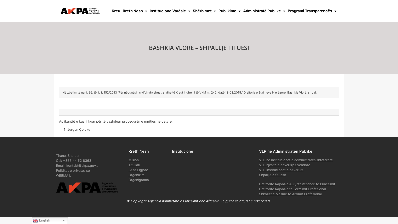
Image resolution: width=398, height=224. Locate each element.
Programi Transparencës (310, 11)
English (44, 220)
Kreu (116, 11)
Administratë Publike (262, 11)
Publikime (227, 11)
